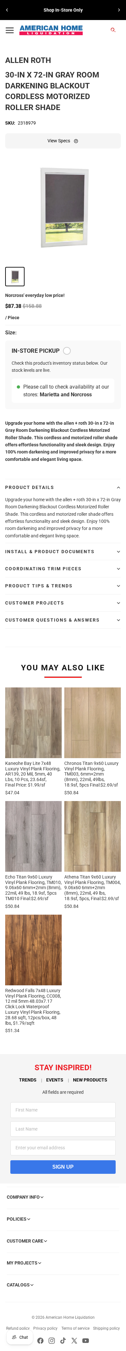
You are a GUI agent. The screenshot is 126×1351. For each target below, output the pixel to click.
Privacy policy (45, 1328)
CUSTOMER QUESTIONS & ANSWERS (52, 620)
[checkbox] (67, 351)
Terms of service (75, 1328)
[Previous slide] (7, 10)
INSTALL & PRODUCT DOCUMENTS (50, 551)
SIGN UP (63, 1167)
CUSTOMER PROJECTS (34, 602)
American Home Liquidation (70, 1317)
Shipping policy (106, 1328)
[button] (15, 276)
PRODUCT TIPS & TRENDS (39, 585)
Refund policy (18, 1328)
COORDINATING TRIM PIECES (43, 568)
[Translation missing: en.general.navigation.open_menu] (10, 30)
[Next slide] (119, 10)
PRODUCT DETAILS (29, 487)
